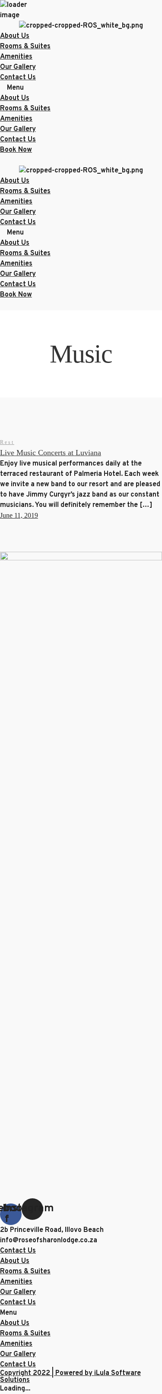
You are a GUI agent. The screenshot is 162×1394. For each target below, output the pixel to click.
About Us (14, 36)
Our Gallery (18, 67)
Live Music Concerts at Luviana (50, 452)
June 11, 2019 (19, 515)
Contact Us (18, 77)
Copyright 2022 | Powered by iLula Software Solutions (70, 1377)
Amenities (16, 57)
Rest (7, 442)
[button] (81, 88)
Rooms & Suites (25, 46)
